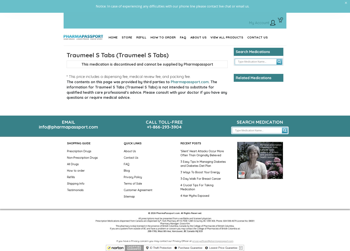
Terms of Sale (133, 183)
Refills (71, 177)
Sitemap (129, 196)
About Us (130, 151)
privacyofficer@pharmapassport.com (212, 240)
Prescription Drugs (79, 151)
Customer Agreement (138, 190)
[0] (280, 20)
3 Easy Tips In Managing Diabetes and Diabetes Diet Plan (203, 164)
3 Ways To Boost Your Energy (200, 172)
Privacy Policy (133, 177)
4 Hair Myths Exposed (194, 196)
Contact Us (131, 158)
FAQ (126, 164)
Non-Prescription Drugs (82, 158)
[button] (175, 248)
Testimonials (75, 190)
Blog (127, 170)
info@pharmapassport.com (68, 127)
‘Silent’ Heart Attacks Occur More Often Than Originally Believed (202, 153)
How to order (76, 170)
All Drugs (73, 164)
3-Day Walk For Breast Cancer (200, 179)
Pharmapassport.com (190, 82)
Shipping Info (75, 183)
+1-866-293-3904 (164, 127)
